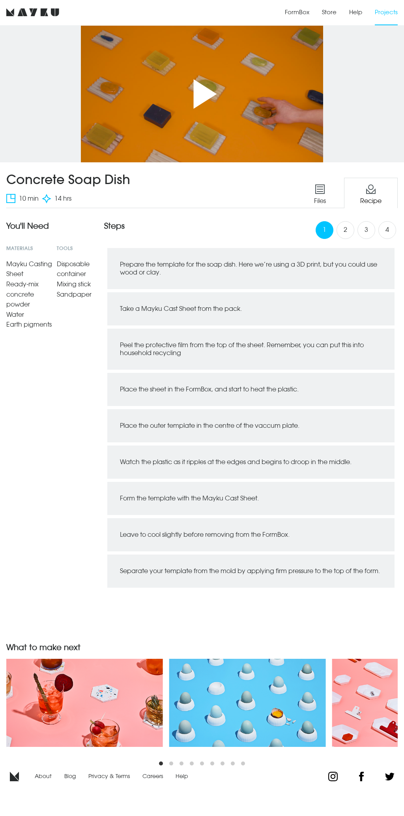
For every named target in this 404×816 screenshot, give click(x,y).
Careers (152, 776)
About (43, 776)
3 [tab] (366, 229)
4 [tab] (387, 229)
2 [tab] (345, 229)
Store (329, 12)
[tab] (320, 193)
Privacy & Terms (109, 776)
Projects (386, 12)
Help (355, 12)
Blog (70, 776)
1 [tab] (324, 229)
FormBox (297, 12)
